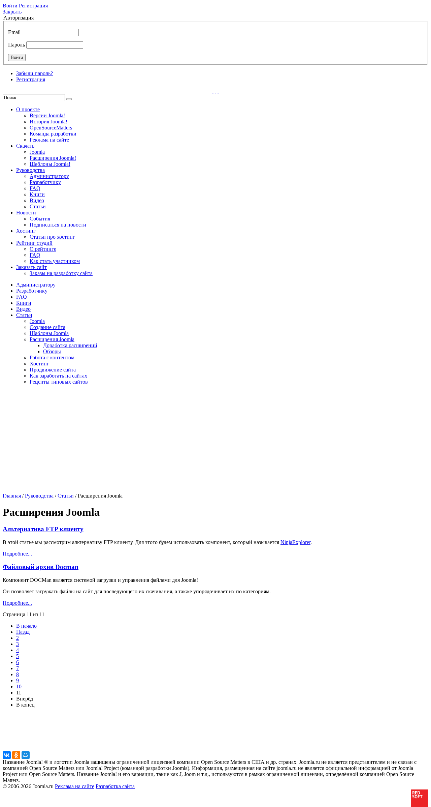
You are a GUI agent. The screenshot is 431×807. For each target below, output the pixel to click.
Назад (23, 632)
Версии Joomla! (47, 115)
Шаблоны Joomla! (50, 164)
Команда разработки (53, 134)
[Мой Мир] (26, 755)
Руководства (30, 170)
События (40, 218)
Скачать (25, 146)
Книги (37, 194)
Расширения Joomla (52, 339)
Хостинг (26, 231)
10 (19, 686)
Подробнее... (17, 554)
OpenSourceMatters (51, 127)
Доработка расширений (70, 345)
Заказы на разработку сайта (61, 273)
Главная (12, 496)
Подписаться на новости (58, 225)
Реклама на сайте (49, 140)
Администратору (49, 176)
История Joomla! (48, 121)
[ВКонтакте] (7, 755)
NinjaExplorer (295, 542)
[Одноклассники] (16, 755)
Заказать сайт (31, 267)
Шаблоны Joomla (49, 333)
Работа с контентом (52, 357)
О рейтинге (43, 249)
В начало (26, 626)
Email (14, 32)
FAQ (35, 188)
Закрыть (12, 11)
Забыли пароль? (34, 73)
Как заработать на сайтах (58, 376)
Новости (26, 212)
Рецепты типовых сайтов (59, 382)
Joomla (37, 152)
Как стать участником (55, 261)
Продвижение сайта (53, 369)
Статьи (38, 206)
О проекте (28, 109)
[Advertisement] (55, 440)
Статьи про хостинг (52, 237)
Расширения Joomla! (53, 158)
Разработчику (45, 182)
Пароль (16, 45)
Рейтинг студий (34, 243)
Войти (10, 5)
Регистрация (33, 5)
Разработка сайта (115, 786)
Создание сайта (47, 327)
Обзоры (52, 351)
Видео (37, 200)
